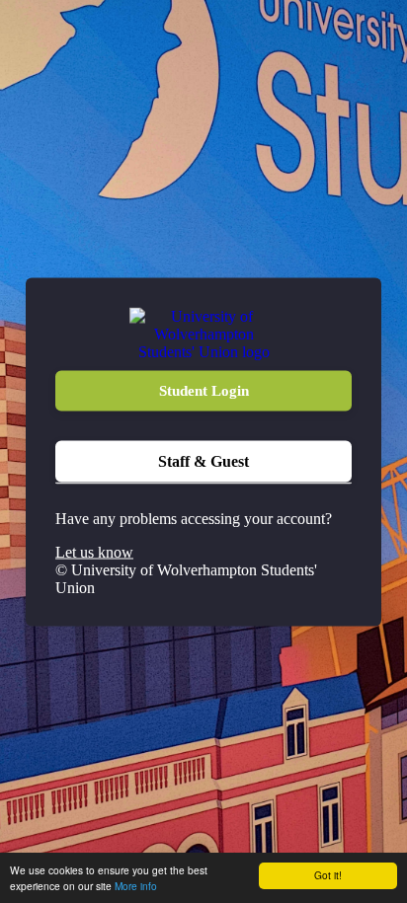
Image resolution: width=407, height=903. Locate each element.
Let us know (94, 551)
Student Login (204, 390)
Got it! (328, 874)
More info (136, 885)
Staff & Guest (203, 460)
